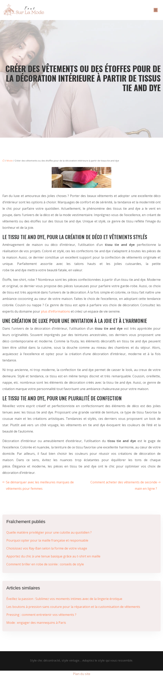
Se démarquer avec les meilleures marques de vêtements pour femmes (40, 485)
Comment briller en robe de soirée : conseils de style (45, 564)
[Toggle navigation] (155, 10)
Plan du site (81, 674)
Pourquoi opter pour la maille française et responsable (47, 540)
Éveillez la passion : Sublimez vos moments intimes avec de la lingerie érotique (64, 599)
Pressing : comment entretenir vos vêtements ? (41, 614)
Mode (10, 160)
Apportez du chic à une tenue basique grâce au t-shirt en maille (53, 556)
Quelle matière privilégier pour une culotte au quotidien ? (49, 532)
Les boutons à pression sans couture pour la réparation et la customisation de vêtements (73, 607)
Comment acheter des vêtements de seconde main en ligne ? (123, 485)
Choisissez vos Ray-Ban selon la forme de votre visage (46, 548)
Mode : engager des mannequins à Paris (36, 622)
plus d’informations (55, 311)
